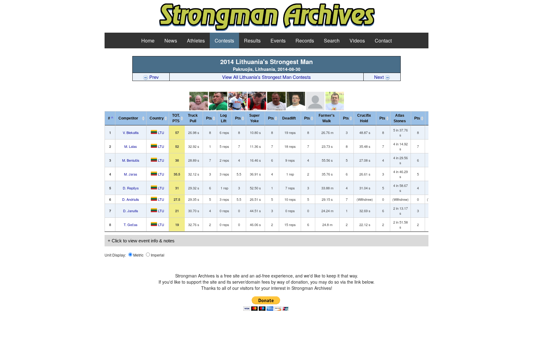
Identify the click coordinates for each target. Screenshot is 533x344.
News (170, 40)
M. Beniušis (130, 160)
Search (332, 40)
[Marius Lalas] (218, 108)
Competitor (129, 118)
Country (157, 118)
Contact (383, 40)
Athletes (196, 40)
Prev (153, 77)
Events (278, 40)
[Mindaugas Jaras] (257, 108)
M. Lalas (130, 146)
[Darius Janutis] (315, 108)
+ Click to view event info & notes (141, 240)
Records (304, 40)
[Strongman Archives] (266, 30)
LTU (160, 132)
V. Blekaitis (131, 132)
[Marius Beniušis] (237, 108)
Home (148, 40)
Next (379, 77)
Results (252, 40)
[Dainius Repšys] (276, 108)
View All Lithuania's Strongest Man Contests (266, 77)
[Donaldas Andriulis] (296, 108)
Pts (209, 118)
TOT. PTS (176, 118)
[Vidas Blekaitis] (198, 108)
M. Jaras (130, 174)
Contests (224, 40)
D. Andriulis (130, 199)
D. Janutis (130, 210)
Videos (357, 40)
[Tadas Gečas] (334, 108)
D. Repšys (131, 187)
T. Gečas (131, 224)
